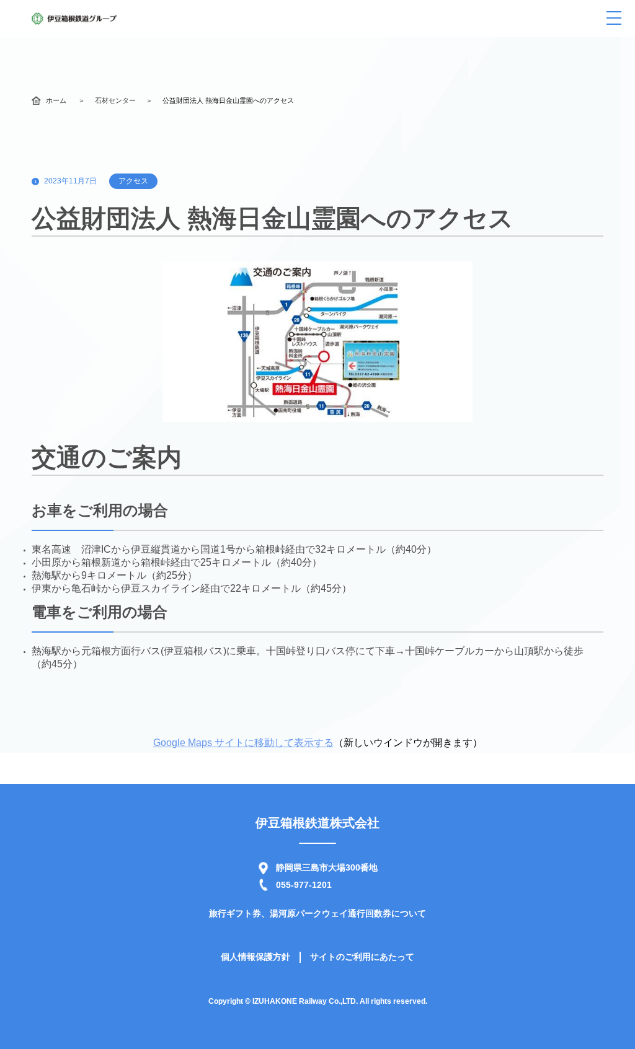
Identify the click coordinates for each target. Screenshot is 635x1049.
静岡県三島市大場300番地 (327, 867)
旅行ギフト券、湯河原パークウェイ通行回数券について (317, 913)
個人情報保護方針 (255, 957)
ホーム (56, 100)
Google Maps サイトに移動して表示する (243, 742)
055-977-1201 (304, 885)
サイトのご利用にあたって (362, 957)
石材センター (115, 100)
